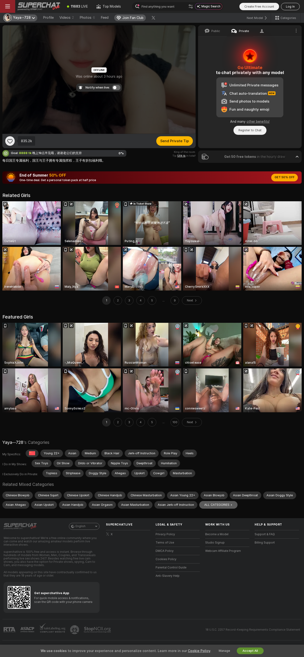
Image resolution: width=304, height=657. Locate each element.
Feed (105, 17)
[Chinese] (32, 453)
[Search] (190, 6)
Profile (48, 17)
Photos (87, 17)
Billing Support (265, 542)
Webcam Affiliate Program (223, 551)
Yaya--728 (12, 442)
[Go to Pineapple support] (75, 629)
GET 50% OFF (284, 177)
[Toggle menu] (7, 6)
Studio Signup (215, 542)
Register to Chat (249, 130)
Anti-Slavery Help (168, 575)
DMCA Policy (165, 551)
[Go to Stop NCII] (98, 630)
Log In (290, 6)
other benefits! (258, 121)
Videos (66, 17)
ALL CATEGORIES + (218, 505)
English (81, 526)
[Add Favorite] (10, 141)
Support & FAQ (265, 534)
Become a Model (216, 534)
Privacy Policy (165, 534)
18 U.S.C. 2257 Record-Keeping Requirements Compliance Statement (252, 629)
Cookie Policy (199, 651)
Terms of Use (165, 542)
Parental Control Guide (171, 567)
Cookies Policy (166, 559)
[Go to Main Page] (39, 6)
